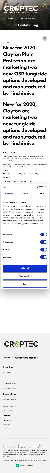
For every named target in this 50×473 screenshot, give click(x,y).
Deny (25, 284)
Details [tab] (25, 194)
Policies (44, 460)
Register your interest (11, 388)
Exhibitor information (11, 383)
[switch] (43, 242)
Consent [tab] (9, 194)
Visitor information (10, 378)
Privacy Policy (37, 460)
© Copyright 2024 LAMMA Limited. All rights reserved (18, 460)
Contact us (8, 372)
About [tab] (41, 194)
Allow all (25, 268)
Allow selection (25, 276)
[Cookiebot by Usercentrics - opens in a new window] (36, 187)
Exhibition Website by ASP (27, 465)
